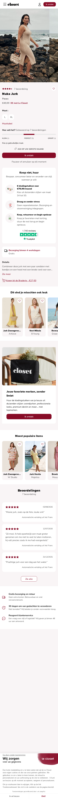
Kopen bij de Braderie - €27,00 (21, 280)
